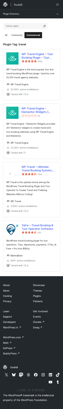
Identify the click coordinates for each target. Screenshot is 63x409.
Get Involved (40, 311)
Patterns (38, 301)
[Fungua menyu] (58, 4)
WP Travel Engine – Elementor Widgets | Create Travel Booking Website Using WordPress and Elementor (39, 110)
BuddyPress (11, 353)
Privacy (7, 301)
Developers (9, 321)
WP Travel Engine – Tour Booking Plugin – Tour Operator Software (37, 55)
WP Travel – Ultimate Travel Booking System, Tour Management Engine (38, 168)
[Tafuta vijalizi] (44, 26)
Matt (7, 342)
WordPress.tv (12, 327)
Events (37, 316)
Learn (6, 311)
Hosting (7, 295)
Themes (37, 290)
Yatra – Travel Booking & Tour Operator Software (37, 227)
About (6, 285)
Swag (37, 327)
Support (7, 316)
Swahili (14, 367)
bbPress (9, 348)
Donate (38, 321)
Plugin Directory (11, 13)
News (6, 290)
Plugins (37, 295)
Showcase (39, 285)
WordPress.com (13, 337)
